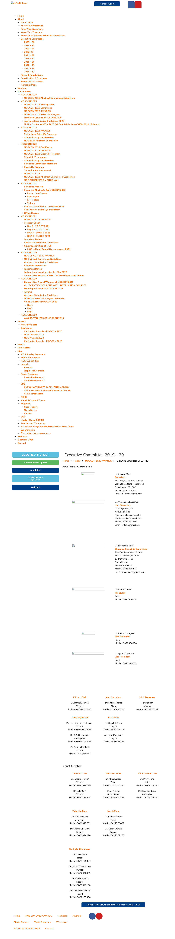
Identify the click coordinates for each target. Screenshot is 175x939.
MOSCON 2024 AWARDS (37, 130)
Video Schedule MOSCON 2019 (40, 301)
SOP (23, 416)
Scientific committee (35, 265)
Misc (20, 351)
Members (22, 88)
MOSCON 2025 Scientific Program (42, 114)
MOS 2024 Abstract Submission (41, 140)
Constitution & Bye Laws (34, 78)
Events (21, 344)
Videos (31, 203)
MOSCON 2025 (29, 101)
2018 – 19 (29, 65)
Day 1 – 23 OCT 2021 (38, 226)
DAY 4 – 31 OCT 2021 (38, 236)
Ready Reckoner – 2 (34, 380)
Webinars (23, 436)
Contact (22, 443)
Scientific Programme (35, 157)
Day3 (30, 311)
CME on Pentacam (33, 393)
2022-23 (28, 52)
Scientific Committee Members (40, 163)
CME (23, 383)
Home (21, 15)
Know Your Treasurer (32, 32)
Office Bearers (32, 213)
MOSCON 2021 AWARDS (37, 219)
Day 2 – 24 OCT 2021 (38, 229)
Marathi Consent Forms (33, 400)
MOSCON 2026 (29, 94)
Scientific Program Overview (39, 137)
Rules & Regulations (32, 75)
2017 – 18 (29, 68)
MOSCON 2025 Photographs (39, 104)
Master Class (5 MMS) (32, 420)
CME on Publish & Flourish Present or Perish (47, 390)
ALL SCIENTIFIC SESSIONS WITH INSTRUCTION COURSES (55, 285)
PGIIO (24, 397)
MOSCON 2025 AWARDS (37, 111)
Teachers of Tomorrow (33, 423)
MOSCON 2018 (29, 314)
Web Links (61, 922)
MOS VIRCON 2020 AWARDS (39, 255)
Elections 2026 (25, 439)
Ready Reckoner (29, 374)
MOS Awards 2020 (34, 337)
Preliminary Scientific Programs (40, 134)
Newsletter (24, 347)
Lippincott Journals (34, 370)
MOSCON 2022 (29, 183)
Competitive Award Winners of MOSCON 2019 (49, 282)
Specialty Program (34, 167)
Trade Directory (42, 922)
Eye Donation (28, 429)
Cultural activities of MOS (38, 245)
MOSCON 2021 (29, 216)
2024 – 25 (29, 45)
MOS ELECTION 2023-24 (27, 928)
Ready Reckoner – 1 (34, 377)
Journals (28, 367)
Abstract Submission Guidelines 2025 (44, 121)
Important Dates (33, 239)
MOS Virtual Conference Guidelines (43, 259)
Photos (28, 413)
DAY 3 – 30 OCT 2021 (38, 232)
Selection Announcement (37, 170)
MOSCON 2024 (29, 127)
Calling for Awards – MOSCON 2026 (43, 331)
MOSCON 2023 (29, 144)
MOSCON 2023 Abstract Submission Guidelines (49, 176)
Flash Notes (30, 410)
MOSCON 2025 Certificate (38, 107)
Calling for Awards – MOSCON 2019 (43, 341)
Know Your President (32, 25)
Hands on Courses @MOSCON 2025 (43, 117)
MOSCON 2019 (29, 278)
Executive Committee (32, 38)
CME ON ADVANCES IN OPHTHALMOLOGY (46, 387)
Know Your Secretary (32, 29)
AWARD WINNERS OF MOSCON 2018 (44, 318)
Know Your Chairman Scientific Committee (43, 35)
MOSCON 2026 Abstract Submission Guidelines (49, 98)
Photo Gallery (21, 922)
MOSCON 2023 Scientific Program (42, 153)
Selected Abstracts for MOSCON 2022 (45, 190)
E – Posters (33, 199)
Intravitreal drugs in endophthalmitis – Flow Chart (47, 426)
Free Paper (33, 196)
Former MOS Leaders (32, 81)
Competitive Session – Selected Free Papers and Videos (54, 275)
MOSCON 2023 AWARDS (37, 150)
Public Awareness (30, 357)
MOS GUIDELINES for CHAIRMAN (41, 180)
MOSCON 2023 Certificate (38, 147)
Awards (28, 291)
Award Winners (29, 324)
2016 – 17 (29, 71)
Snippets (25, 403)
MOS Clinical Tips (30, 360)
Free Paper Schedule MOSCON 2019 (43, 288)
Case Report (30, 406)
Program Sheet (32, 222)
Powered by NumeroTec (87, 935)
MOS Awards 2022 (34, 334)
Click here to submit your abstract (42, 209)
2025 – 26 (29, 42)
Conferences (24, 91)
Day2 (30, 308)
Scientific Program (33, 186)
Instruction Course (37, 193)
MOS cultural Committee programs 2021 (49, 249)
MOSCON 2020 (29, 252)
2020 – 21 (29, 58)
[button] (87, 12)
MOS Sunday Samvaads (33, 354)
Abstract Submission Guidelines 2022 (44, 206)
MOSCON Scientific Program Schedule (44, 298)
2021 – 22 (29, 55)
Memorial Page (29, 84)
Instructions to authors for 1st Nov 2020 (45, 272)
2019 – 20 (29, 61)
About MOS (27, 22)
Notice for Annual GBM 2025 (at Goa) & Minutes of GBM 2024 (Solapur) (62, 124)
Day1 (30, 305)
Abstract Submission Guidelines (41, 242)
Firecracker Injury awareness (36, 433)
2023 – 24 (29, 48)
